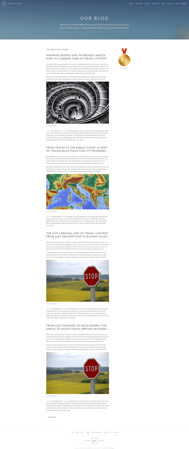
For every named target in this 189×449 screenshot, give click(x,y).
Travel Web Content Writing (62, 313)
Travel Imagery (50, 135)
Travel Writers (102, 315)
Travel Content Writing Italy (71, 218)
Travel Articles (88, 131)
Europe (82, 223)
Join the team (113, 432)
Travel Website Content (96, 311)
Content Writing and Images (69, 137)
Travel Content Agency (93, 216)
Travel (104, 137)
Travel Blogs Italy (93, 218)
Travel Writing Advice (56, 131)
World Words (12, 3)
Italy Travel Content (83, 218)
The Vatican (81, 131)
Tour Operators (60, 218)
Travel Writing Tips (73, 311)
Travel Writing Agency (91, 135)
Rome (74, 139)
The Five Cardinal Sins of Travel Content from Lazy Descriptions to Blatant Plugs (77, 235)
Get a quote (80, 432)
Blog (178, 3)
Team (163, 3)
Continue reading (51, 125)
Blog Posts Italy (103, 216)
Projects (155, 3)
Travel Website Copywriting (83, 313)
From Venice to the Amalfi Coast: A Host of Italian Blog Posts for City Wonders (76, 149)
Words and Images (84, 133)
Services (139, 3)
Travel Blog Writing (56, 216)
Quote (184, 3)
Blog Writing (87, 137)
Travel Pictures (101, 135)
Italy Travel (80, 221)
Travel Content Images (79, 135)
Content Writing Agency (98, 131)
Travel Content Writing (66, 133)
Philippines (64, 315)
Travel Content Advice (60, 135)
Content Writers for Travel (84, 315)
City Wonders (87, 223)
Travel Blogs (75, 133)
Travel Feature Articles (96, 137)
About (131, 3)
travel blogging (73, 221)
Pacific (106, 131)
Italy (78, 139)
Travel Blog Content (51, 139)
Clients (147, 3)
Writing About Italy (50, 218)
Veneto (104, 223)
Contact (170, 3)
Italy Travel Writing (55, 221)
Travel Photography (72, 131)
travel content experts (102, 309)
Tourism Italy (76, 216)
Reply (81, 139)
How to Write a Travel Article (74, 309)
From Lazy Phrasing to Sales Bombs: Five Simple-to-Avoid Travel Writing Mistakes (76, 327)
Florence (77, 223)
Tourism (62, 139)
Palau (58, 139)
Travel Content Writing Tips (89, 309)
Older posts (51, 417)
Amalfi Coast (71, 223)
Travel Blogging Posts (89, 221)
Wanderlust (57, 133)
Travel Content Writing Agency (54, 137)
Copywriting (64, 223)
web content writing (63, 311)
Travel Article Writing (94, 133)
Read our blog (96, 432)
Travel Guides (49, 133)
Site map (111, 448)
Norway (48, 315)
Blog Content (104, 133)
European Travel (64, 221)
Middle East (72, 313)
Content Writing (69, 139)
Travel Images (69, 135)
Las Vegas (61, 317)
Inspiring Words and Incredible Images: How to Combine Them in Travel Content (76, 57)
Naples (93, 223)
